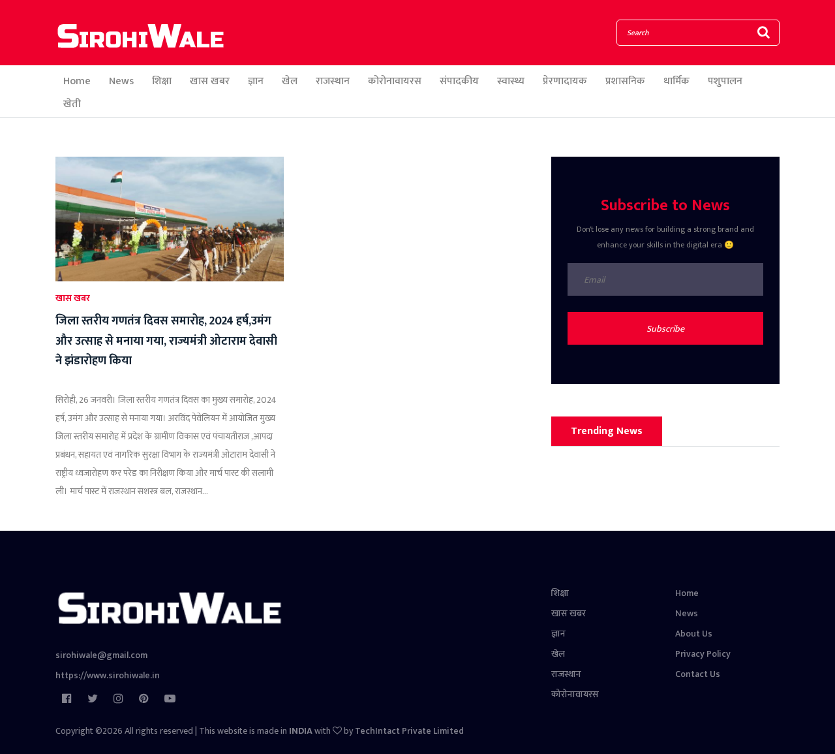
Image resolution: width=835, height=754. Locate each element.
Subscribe (665, 328)
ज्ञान (256, 81)
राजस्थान (333, 81)
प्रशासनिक (625, 81)
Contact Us (697, 674)
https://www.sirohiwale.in (107, 675)
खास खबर (210, 81)
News (121, 81)
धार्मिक (676, 81)
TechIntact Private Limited (409, 730)
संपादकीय (459, 81)
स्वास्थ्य (510, 81)
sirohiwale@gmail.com (101, 655)
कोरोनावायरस (394, 81)
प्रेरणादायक (565, 81)
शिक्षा (162, 81)
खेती (72, 104)
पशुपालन (725, 81)
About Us (693, 633)
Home (77, 81)
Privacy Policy (703, 653)
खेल (289, 81)
